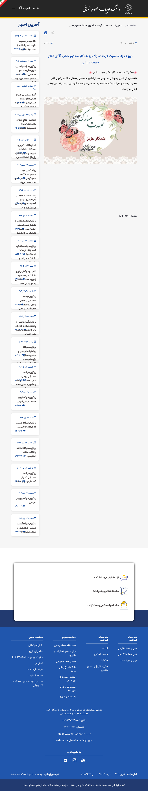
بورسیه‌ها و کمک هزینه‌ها (68, 689)
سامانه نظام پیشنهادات (106, 591)
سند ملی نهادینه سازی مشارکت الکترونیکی (28, 683)
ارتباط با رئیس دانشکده (106, 577)
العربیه (26, 8)
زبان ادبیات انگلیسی (127, 654)
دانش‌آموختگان (35, 645)
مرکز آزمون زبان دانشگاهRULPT (27, 658)
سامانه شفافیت (36, 676)
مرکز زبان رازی (36, 651)
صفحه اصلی (130, 26)
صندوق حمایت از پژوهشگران (67, 679)
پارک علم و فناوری (67, 697)
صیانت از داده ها (35, 669)
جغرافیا (104, 660)
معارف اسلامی (101, 654)
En (33, 8)
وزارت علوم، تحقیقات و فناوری (65, 653)
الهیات (105, 648)
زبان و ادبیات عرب (128, 660)
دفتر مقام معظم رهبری (65, 645)
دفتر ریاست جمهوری (66, 661)
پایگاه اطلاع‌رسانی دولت (67, 669)
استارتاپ (39, 663)
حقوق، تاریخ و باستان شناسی (97, 668)
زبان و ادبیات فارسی (127, 648)
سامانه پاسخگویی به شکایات (103, 605)
